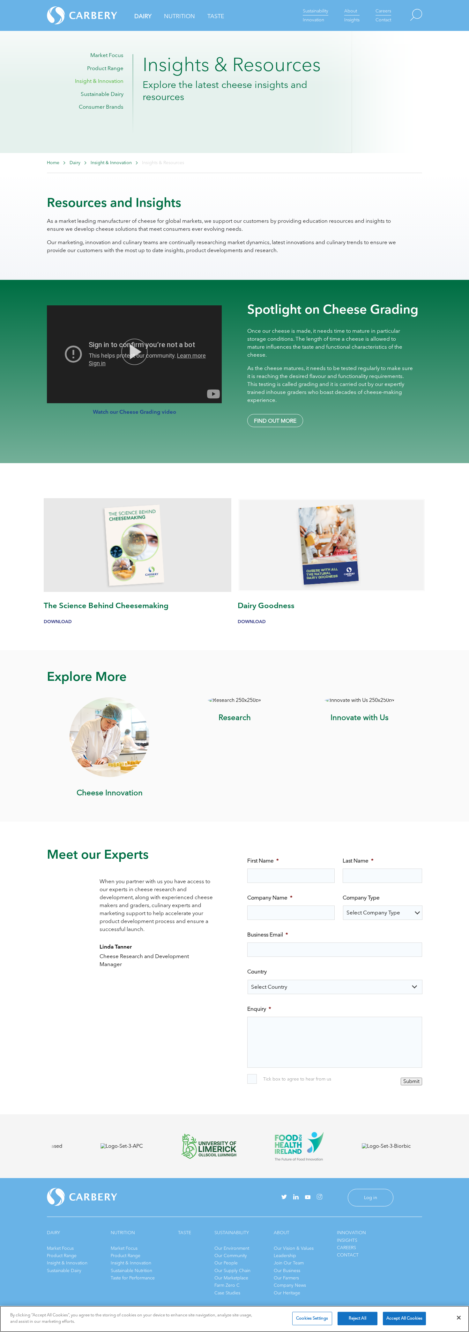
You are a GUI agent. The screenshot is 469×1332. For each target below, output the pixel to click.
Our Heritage (287, 1293)
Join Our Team (289, 1263)
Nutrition (179, 16)
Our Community (230, 1255)
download (58, 621)
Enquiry (259, 1009)
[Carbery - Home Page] (71, 15)
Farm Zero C (227, 1285)
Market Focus (106, 55)
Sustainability (315, 11)
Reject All (357, 1318)
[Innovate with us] (360, 700)
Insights (352, 20)
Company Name (270, 897)
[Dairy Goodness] (331, 590)
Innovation (313, 20)
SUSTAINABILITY (231, 1232)
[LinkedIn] (296, 1198)
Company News (290, 1285)
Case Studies (227, 1293)
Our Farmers (286, 1278)
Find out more (275, 421)
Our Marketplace (231, 1278)
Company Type (361, 897)
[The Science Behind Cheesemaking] (137, 590)
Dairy (143, 16)
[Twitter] (284, 1197)
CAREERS (346, 1247)
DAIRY (53, 1232)
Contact (383, 20)
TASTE (184, 1232)
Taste (215, 16)
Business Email (267, 934)
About (350, 11)
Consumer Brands (101, 107)
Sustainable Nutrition (131, 1270)
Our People (226, 1263)
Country (257, 971)
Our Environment (231, 1248)
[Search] (406, 15)
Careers (383, 11)
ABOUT (281, 1232)
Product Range (105, 68)
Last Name (358, 860)
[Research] (234, 700)
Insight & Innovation (99, 81)
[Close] (459, 1318)
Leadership (285, 1255)
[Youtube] (307, 1197)
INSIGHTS (347, 1240)
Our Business (287, 1270)
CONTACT (348, 1255)
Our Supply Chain (232, 1270)
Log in (370, 1197)
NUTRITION (123, 1232)
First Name (263, 860)
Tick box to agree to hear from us (297, 1079)
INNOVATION (351, 1232)
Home (53, 162)
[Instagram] (319, 1198)
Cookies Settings (312, 1318)
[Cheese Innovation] (109, 775)
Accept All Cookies (404, 1318)
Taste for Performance (133, 1278)
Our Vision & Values (294, 1248)
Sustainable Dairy (102, 94)
